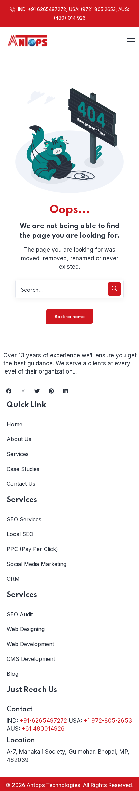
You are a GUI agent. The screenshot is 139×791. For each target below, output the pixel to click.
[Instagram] (23, 391)
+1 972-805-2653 (108, 720)
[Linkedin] (65, 391)
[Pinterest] (51, 391)
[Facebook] (8, 391)
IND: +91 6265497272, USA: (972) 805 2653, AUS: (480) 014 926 (73, 13)
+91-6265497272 (43, 720)
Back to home (70, 317)
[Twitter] (37, 391)
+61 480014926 (43, 728)
